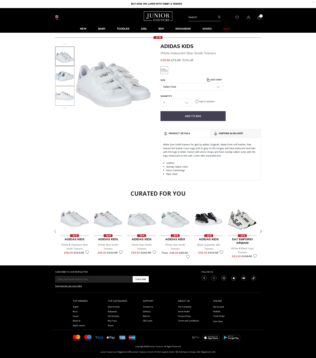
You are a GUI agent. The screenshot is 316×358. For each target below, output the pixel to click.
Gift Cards (147, 320)
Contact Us (148, 306)
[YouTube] (243, 278)
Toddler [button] (123, 28)
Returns (146, 316)
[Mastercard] (77, 337)
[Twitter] (213, 278)
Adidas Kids (177, 46)
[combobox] (204, 17)
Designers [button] (183, 28)
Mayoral (76, 320)
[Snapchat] (233, 278)
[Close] (314, 2)
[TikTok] (253, 278)
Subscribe (140, 279)
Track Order (219, 316)
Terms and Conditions (188, 320)
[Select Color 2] (164, 70)
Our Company (184, 306)
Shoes (110, 325)
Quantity (166, 96)
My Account (218, 306)
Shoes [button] (207, 28)
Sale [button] (226, 28)
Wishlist (216, 311)
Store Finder (184, 311)
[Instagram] (223, 278)
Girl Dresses (113, 316)
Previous (55, 231)
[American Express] (122, 337)
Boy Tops (112, 320)
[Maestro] (88, 337)
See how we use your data (68, 285)
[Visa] (99, 337)
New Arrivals (113, 306)
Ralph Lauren (79, 325)
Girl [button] (144, 28)
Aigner (76, 306)
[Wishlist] (87, 252)
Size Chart (216, 79)
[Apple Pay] (111, 337)
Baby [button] (101, 28)
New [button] (83, 28)
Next (260, 231)
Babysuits (112, 311)
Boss (75, 311)
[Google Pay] (196, 337)
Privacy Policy (184, 316)
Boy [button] (161, 28)
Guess (76, 316)
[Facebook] (204, 278)
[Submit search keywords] (219, 17)
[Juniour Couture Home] (158, 16)
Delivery (146, 311)
